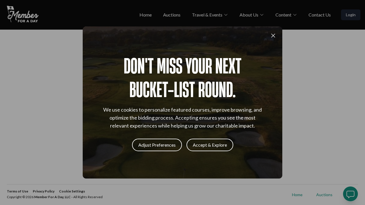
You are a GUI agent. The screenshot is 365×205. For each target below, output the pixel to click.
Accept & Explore (210, 144)
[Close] (273, 35)
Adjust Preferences (157, 144)
